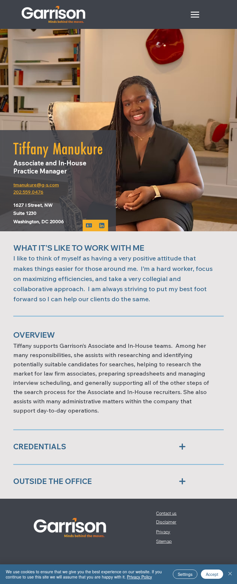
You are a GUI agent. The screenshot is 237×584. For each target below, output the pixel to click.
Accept (212, 574)
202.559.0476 (28, 192)
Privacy (163, 532)
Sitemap (164, 541)
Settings (185, 574)
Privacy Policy (139, 577)
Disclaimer (166, 522)
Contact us (166, 513)
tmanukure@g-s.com (36, 185)
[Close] (230, 574)
